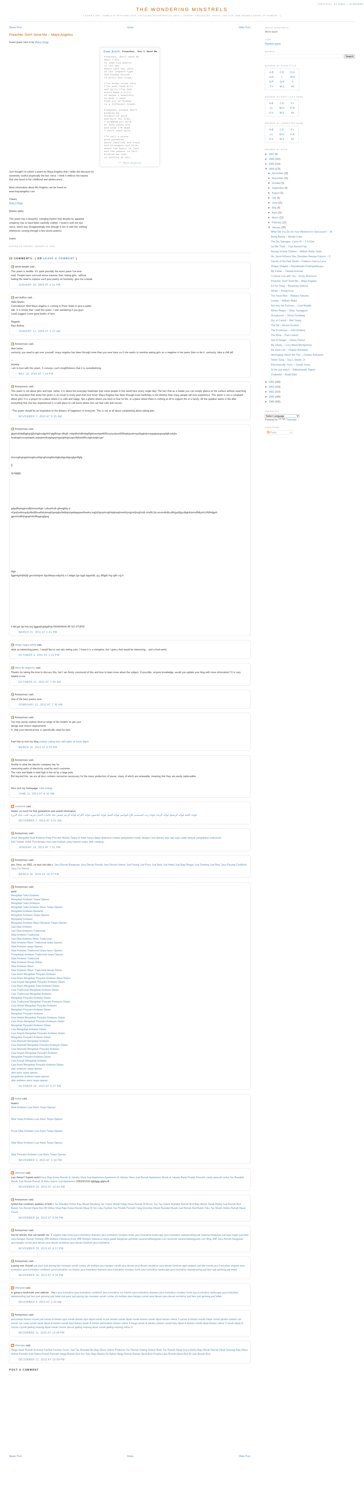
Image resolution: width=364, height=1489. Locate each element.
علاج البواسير (127, 814)
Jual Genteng (202, 864)
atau (167, 837)
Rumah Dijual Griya (178, 1349)
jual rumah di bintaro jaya (53, 1319)
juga (177, 837)
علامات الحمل (44, 814)
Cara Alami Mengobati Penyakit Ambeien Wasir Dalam (41, 978)
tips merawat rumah (67, 1265)
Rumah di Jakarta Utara (73, 1177)
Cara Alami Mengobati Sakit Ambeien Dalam (35, 985)
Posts (273, 432)
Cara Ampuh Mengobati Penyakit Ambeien (34, 1053)
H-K (271, 77)
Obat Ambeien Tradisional (25, 934)
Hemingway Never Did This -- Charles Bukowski (297, 354)
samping (99, 841)
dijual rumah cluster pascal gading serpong (68, 1327)
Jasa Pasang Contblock (234, 864)
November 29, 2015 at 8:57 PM (41, 1248)
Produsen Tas (122, 1349)
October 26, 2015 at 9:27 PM (40, 1086)
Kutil (32, 837)
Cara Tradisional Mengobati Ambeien (31, 993)
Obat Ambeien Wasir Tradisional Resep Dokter (36, 970)
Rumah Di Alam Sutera (44, 1181)
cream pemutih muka (217, 1177)
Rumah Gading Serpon (143, 1349)
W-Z (282, 86)
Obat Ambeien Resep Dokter (26, 962)
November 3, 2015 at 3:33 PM (40, 1160)
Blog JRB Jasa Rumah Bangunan (224, 1238)
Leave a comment (59, 258)
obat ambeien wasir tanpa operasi (29, 1080)
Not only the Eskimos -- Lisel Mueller (291, 305)
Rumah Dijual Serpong (223, 1349)
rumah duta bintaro (71, 1323)
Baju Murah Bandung (88, 1204)
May (274, 207)
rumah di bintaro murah (192, 1319)
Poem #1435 (111, 51)
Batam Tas (17, 1208)
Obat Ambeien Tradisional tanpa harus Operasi (36, 950)
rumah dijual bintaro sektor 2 (210, 1323)
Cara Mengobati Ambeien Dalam (28, 1029)
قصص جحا (57, 814)
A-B (271, 72)
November (277, 178)
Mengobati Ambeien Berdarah (27, 911)
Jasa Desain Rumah (92, 864)
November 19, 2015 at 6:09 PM (41, 1217)
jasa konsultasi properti (226, 1265)
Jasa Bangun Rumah (22, 1238)
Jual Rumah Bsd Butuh (191, 1208)
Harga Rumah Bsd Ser (72, 1353)
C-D (282, 72)
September (278, 188)
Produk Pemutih (196, 1177)
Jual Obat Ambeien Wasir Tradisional (31, 938)
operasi (160, 837)
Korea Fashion (45, 1349)
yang (69, 841)
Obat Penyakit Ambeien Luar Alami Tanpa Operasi (38, 1154)
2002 (271, 386)
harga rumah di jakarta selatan (147, 1323)
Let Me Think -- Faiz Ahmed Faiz (289, 246)
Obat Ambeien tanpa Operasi (27, 946)
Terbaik (20, 841)
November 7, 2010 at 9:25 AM (40, 416)
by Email (340, 4)
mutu (49, 841)
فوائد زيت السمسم (144, 814)
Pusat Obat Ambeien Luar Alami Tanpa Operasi (37, 1131)
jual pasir (38, 1265)
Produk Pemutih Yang (130, 1208)
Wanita (66, 837)
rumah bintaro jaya (78, 1319)
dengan (146, 837)
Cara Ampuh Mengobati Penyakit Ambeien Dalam (38, 981)
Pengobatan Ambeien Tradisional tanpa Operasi (37, 954)
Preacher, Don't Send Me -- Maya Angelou (41, 35)
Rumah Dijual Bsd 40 (35, 1208)
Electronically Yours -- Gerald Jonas (290, 364)
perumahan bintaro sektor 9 (115, 1323)
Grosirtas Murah (151, 1208)
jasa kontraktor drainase (87, 1235)
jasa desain (39, 1242)
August (276, 192)
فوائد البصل (113, 814)
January (276, 227)
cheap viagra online (25, 644)
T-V (271, 86)
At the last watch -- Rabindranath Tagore (293, 369)
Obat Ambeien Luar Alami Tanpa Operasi (33, 1107)
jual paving (50, 1265)
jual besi (207, 1269)
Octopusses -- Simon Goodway (288, 315)
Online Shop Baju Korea (61, 1208)
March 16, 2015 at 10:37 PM (39, 874)
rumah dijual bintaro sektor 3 (163, 1319)
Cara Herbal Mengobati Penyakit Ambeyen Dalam (38, 1017)
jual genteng (219, 1269)
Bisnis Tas (152, 1204)
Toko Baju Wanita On (97, 1353)
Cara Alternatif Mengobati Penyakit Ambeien (35, 1049)
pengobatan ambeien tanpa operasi (30, 1076)
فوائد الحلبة (191, 814)
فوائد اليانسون (98, 814)
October (276, 183)
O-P (271, 81)
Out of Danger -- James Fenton (288, 340)
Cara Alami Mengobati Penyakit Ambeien (33, 974)
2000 (271, 396)
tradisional (215, 837)
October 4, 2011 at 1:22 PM (39, 655)
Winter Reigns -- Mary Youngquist (289, 310)
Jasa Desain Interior (115, 864)
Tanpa (73, 837)
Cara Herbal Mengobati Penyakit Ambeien (34, 1005)
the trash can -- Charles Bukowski (289, 349)
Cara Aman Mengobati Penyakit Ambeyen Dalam (37, 1021)
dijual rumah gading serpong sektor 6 (112, 1327)
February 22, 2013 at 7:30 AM (41, 704)
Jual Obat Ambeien (21, 926)
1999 (271, 401)
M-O (281, 108)
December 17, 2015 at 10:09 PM (42, 1359)
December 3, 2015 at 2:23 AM (40, 1302)
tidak (83, 837)
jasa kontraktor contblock (36, 1269)
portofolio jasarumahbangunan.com (147, 1238)
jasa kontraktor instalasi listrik (117, 1235)
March (275, 217)
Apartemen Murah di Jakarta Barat (168, 1177)
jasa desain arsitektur (57, 1242)
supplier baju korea (63, 1235)
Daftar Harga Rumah (120, 1353)
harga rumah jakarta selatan (221, 1319)
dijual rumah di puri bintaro (103, 1319)
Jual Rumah (141, 1177)
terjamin (76, 841)
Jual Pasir (145, 864)
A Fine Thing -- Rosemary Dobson (289, 285)
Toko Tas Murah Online (217, 1208)
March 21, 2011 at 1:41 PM (38, 632)
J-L (271, 108)
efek (91, 841)
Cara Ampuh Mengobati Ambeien (29, 1060)
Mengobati (24, 837)
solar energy (46, 788)
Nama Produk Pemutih (46, 1353)
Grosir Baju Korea (49, 1177)
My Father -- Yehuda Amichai (287, 271)
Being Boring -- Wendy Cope (286, 236)
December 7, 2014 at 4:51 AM (40, 820)
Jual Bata (157, 864)
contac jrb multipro (89, 1265)
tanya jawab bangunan (115, 1238)
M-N (292, 77)
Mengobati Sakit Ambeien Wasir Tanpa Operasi (37, 907)
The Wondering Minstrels (182, 9)
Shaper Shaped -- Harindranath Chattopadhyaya (297, 266)
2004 (271, 168)
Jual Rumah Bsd (232, 1204)
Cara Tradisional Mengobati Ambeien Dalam (35, 989)
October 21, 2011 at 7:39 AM (40, 681)
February (277, 222)
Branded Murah (169, 1208)
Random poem (273, 43)
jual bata (243, 1235)
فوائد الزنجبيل (176, 814)
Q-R (282, 81)
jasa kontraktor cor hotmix (65, 1269)
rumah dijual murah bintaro (132, 1319)
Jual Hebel (168, 864)
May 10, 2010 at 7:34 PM (36, 373)
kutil (13, 841)
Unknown (20, 1172)
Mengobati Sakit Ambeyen (25, 903)
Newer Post (15, 27)
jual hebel (232, 1269)
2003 (271, 381)
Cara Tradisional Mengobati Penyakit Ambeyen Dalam (40, 1001)
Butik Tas (161, 1349)
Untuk (14, 837)
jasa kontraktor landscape (149, 1235)
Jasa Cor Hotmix (20, 868)
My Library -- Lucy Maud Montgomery (291, 345)
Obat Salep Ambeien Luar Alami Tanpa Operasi (37, 1119)
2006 (271, 159)
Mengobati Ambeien (22, 919)
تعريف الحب (29, 814)
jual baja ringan (230, 1235)
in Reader (356, 4)
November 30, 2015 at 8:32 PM (41, 1275)
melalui (116, 837)
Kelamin (40, 837)
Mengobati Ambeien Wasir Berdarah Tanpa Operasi (39, 922)
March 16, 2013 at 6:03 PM (38, 747)
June (274, 202)
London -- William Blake (284, 300)
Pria (54, 837)
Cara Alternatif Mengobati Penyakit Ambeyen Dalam (39, 1045)
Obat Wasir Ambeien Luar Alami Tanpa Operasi (37, 1142)
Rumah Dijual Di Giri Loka (89, 1208)
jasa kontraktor (101, 1242)
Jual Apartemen (95, 1177)
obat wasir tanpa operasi (24, 1072)
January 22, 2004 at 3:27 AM (39, 331)
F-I (292, 103)
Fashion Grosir (61, 1349)
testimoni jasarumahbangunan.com (186, 1238)
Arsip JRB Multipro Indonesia (86, 1238)
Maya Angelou (132, 162)
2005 (271, 163)
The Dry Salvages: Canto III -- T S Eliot (292, 241)
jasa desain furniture (81, 1242)
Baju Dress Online (104, 1349)
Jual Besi (215, 864)
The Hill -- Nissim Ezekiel (285, 325)
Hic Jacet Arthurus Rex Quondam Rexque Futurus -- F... (302, 256)
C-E (282, 103)
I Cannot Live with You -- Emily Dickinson (293, 276)
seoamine (20, 806)
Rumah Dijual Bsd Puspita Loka (150, 1353)
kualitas (61, 841)
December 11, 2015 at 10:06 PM (42, 1332)
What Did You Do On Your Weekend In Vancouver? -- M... (302, 231)
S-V (271, 112)
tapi (172, 837)
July (274, 197)
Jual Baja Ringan (184, 864)
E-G (292, 72)
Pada (48, 837)
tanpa (85, 841)
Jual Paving (132, 864)
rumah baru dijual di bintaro (180, 1323)
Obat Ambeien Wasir (22, 966)
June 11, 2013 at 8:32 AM (36, 793)
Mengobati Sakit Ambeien (25, 895)
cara (153, 837)
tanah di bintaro (91, 1323)
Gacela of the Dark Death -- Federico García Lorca (298, 261)
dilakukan (106, 837)
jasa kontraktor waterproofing (180, 1235)
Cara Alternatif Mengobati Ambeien (30, 1041)
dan (59, 837)
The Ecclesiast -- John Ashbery (288, 330)
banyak (192, 837)
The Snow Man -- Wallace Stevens (290, 295)
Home (130, 27)
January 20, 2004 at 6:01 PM (39, 284)
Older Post (244, 27)
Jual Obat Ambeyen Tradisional (28, 930)
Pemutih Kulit (26, 1353)
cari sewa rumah (28, 1323)
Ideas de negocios (25, 667)
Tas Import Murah (110, 1204)
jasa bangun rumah (21, 1242)
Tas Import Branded (169, 1204)
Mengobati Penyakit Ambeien (27, 1013)
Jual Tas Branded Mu (81, 1349)
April (274, 212)
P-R (292, 108)
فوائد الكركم (83, 814)
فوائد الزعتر (70, 814)
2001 (271, 391)
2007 (271, 154)
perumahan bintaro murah (25, 1319)
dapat (97, 837)
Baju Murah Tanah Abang (208, 1204)
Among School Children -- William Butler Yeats (296, 251)
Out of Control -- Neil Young (286, 320)
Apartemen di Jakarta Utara (119, 1177)
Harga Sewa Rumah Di (133, 1204)
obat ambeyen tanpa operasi (26, 1068)
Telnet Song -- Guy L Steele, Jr (288, 359)
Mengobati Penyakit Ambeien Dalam (31, 997)
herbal (18, 1098)
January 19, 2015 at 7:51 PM (39, 847)
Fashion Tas (110, 1208)
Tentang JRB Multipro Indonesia (52, 1238)
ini (79, 837)
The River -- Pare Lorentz (285, 335)
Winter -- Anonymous (282, 290)
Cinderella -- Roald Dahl (284, 374)
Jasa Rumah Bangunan (67, 864)
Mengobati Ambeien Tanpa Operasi (30, 899)
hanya (90, 837)
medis (137, 837)
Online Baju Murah (200, 1349)
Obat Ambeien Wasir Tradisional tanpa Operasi (36, 942)
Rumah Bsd (187, 1204)
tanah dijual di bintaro (49, 1323)
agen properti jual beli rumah (197, 1265)
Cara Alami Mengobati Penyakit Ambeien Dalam (37, 1064)
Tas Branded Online (65, 1204)
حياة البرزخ (16, 814)
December (277, 173)
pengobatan (127, 837)
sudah (183, 837)
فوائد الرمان (162, 814)
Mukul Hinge (42, 42)
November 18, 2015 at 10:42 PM (42, 1186)
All (292, 86)
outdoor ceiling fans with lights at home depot (64, 741)
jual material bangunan (208, 1235)
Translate (291, 419)
